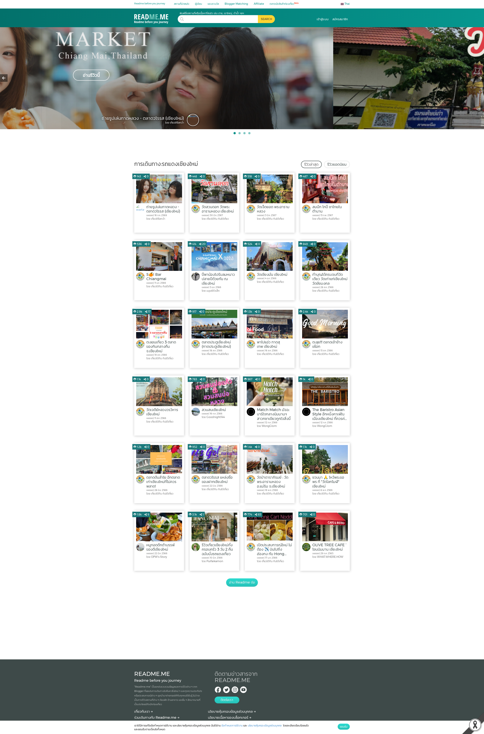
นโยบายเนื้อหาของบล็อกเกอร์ (228, 717)
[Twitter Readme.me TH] (226, 691)
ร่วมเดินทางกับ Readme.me (155, 717)
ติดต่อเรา (227, 700)
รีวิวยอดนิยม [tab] (337, 164)
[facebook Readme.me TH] (218, 691)
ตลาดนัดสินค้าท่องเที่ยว (284, 3)
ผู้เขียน (198, 3)
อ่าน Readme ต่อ (242, 582)
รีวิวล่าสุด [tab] (311, 164)
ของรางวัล (213, 3)
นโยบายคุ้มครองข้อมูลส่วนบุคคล (231, 711)
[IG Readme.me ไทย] (235, 691)
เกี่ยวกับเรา (142, 711)
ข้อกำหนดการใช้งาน (232, 725)
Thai (347, 3)
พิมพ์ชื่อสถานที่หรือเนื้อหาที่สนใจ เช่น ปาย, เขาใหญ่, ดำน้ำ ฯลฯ (212, 13)
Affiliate (259, 3)
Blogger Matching (236, 3)
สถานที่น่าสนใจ (181, 3)
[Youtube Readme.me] (243, 691)
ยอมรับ (343, 726)
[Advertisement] (242, 618)
